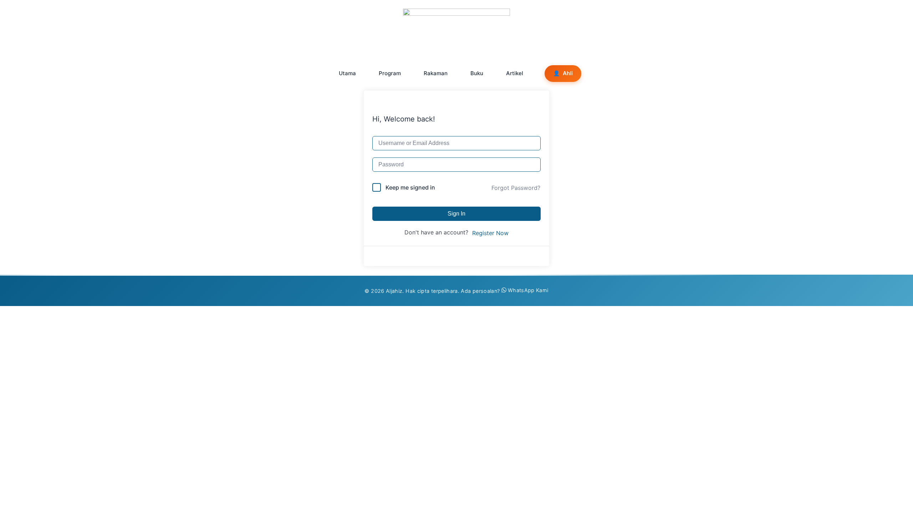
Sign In (456, 214)
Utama (347, 73)
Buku (476, 73)
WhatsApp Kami (528, 290)
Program (390, 73)
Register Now (490, 233)
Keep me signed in (410, 187)
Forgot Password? (515, 187)
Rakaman (436, 73)
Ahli (563, 73)
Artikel (514, 73)
